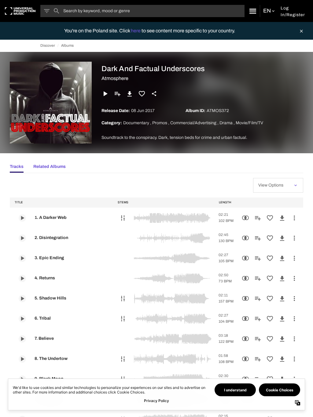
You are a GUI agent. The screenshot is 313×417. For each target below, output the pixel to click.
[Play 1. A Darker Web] (22, 218)
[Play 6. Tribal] (22, 318)
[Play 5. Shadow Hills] (22, 298)
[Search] (252, 11)
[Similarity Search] (245, 218)
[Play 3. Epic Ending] (22, 258)
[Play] (105, 93)
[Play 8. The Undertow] (22, 359)
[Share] (154, 93)
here (136, 30)
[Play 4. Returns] (22, 278)
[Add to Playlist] (117, 93)
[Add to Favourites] (141, 93)
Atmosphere (114, 78)
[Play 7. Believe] (22, 339)
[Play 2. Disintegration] (22, 238)
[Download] (129, 93)
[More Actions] (294, 218)
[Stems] (123, 218)
